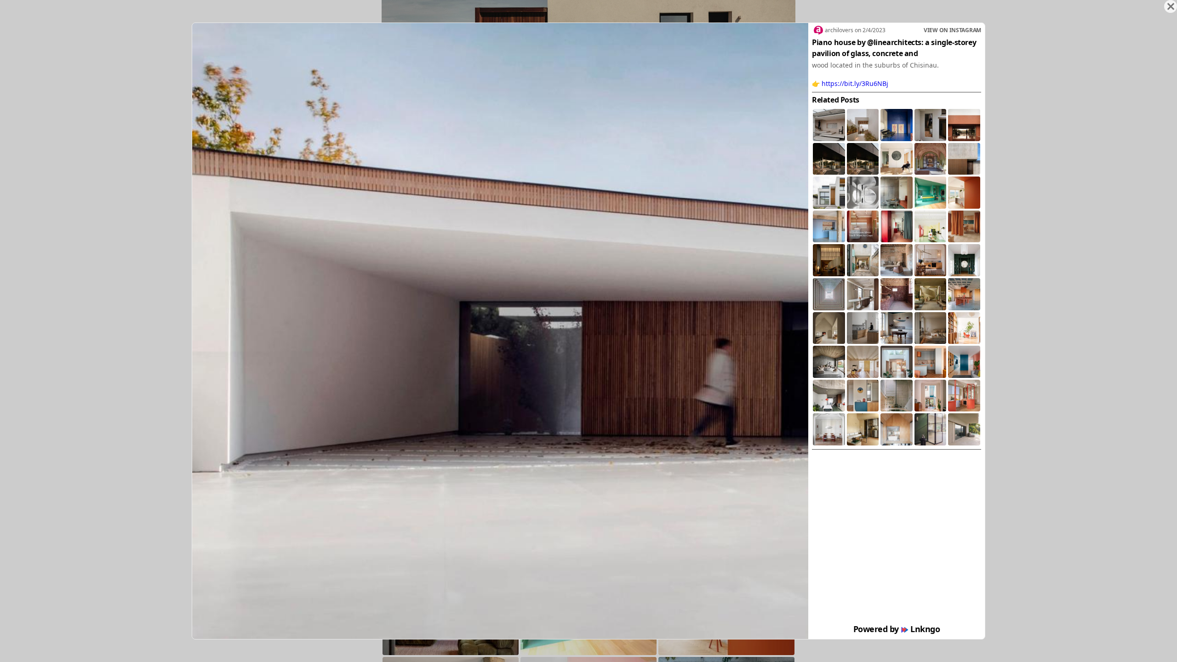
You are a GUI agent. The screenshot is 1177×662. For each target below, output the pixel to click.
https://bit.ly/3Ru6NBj (855, 83)
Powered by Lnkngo (896, 628)
